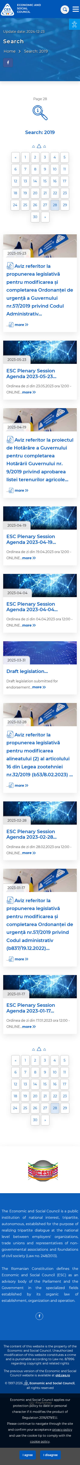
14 (35, 181)
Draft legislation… (27, 671)
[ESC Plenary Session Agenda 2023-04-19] (40, 518)
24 (15, 205)
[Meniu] (75, 9)
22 (55, 193)
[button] (74, 24)
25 (25, 205)
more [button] (19, 325)
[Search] (65, 9)
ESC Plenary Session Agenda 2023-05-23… (31, 373)
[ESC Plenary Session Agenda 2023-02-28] (40, 813)
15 (45, 181)
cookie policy (39, 1441)
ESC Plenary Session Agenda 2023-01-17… (30, 1008)
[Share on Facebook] (8, 62)
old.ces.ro (62, 1375)
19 (25, 193)
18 (15, 193)
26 (35, 205)
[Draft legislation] (40, 652)
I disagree (50, 1455)
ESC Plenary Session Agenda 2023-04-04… (32, 606)
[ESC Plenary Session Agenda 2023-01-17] (40, 986)
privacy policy (62, 1429)
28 (55, 205)
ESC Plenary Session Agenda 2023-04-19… (31, 539)
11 (64, 169)
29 (65, 205)
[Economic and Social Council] (7, 9)
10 (55, 169)
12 (15, 181)
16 (55, 181)
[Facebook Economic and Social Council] (39, 1316)
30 (35, 217)
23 (65, 193)
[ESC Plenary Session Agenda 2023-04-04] (40, 585)
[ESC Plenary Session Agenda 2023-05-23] (40, 352)
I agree (28, 1455)
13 (25, 181)
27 (45, 205)
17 (64, 181)
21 (45, 193)
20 (35, 193)
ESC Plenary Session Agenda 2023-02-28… (31, 834)
